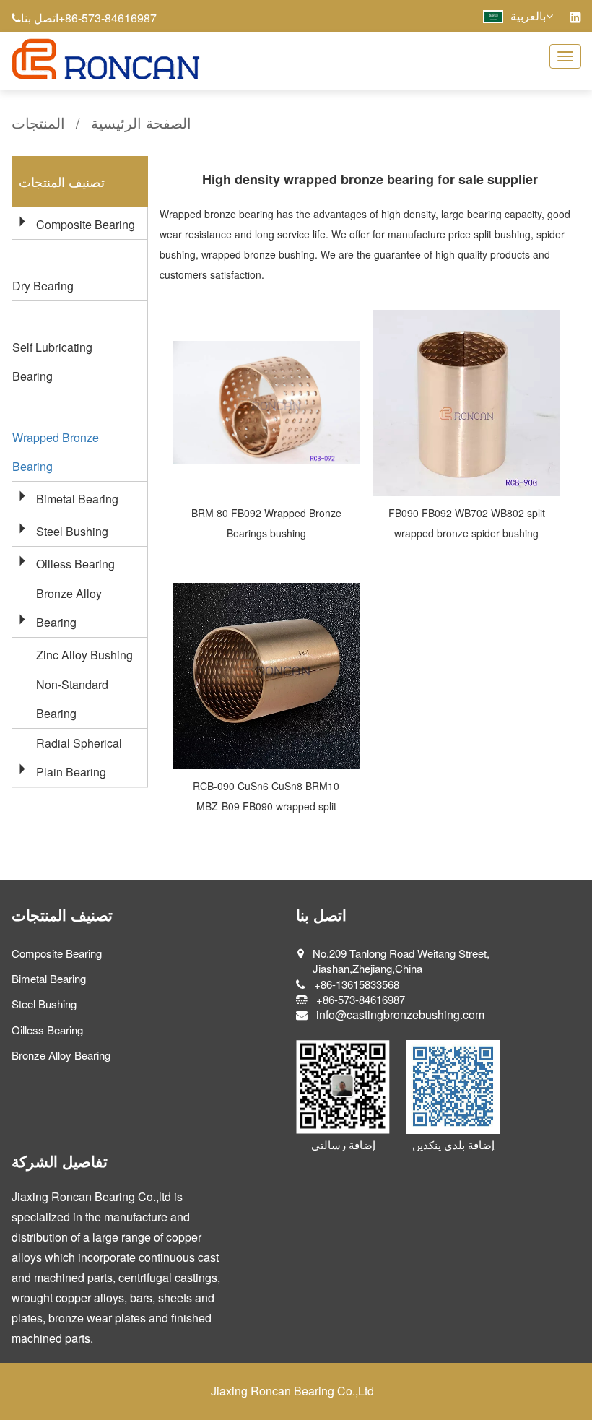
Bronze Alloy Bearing (69, 608)
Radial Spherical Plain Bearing (79, 757)
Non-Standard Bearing (72, 699)
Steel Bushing (72, 531)
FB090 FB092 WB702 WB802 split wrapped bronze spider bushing (466, 523)
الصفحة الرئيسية (141, 122)
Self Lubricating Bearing (52, 361)
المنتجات (38, 122)
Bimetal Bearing (77, 498)
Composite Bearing (85, 224)
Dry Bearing (43, 285)
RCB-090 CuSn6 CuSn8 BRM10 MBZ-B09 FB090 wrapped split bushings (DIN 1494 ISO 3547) (266, 806)
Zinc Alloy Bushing (84, 654)
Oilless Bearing (75, 563)
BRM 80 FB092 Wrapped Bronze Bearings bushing (266, 523)
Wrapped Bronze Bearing (55, 452)
